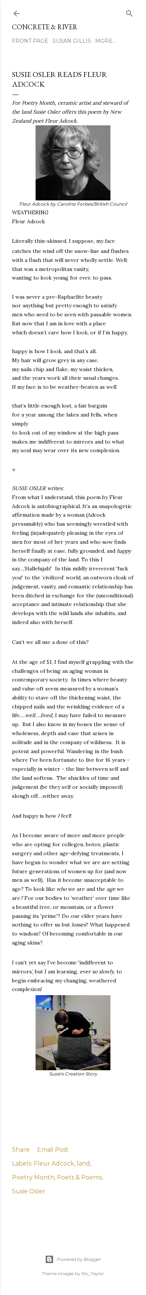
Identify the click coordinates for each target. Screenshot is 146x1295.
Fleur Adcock (54, 1163)
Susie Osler (28, 1191)
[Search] (129, 12)
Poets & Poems (79, 1177)
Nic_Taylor (93, 1273)
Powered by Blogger (79, 1259)
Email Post (53, 1149)
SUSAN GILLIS (71, 41)
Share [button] (21, 1149)
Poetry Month (33, 1177)
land (83, 1163)
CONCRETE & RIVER (44, 27)
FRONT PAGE (30, 41)
